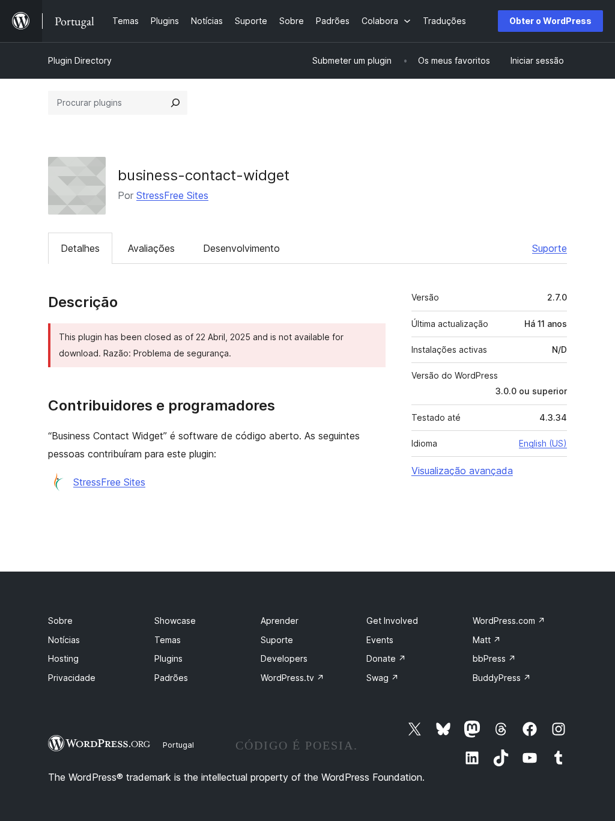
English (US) (543, 443)
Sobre (60, 620)
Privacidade (71, 678)
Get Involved (392, 620)
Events (379, 640)
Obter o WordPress (550, 21)
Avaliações (151, 248)
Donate (386, 658)
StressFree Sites (172, 195)
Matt (487, 640)
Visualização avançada (462, 471)
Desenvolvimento (241, 248)
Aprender (279, 620)
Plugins (168, 658)
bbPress (494, 658)
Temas (167, 640)
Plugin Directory (80, 60)
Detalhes (80, 248)
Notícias (64, 640)
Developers (284, 658)
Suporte (549, 248)
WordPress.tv (292, 678)
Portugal (178, 744)
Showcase (175, 620)
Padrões (171, 678)
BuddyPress (502, 678)
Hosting (63, 658)
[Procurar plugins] (175, 103)
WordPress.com (509, 620)
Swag (382, 678)
